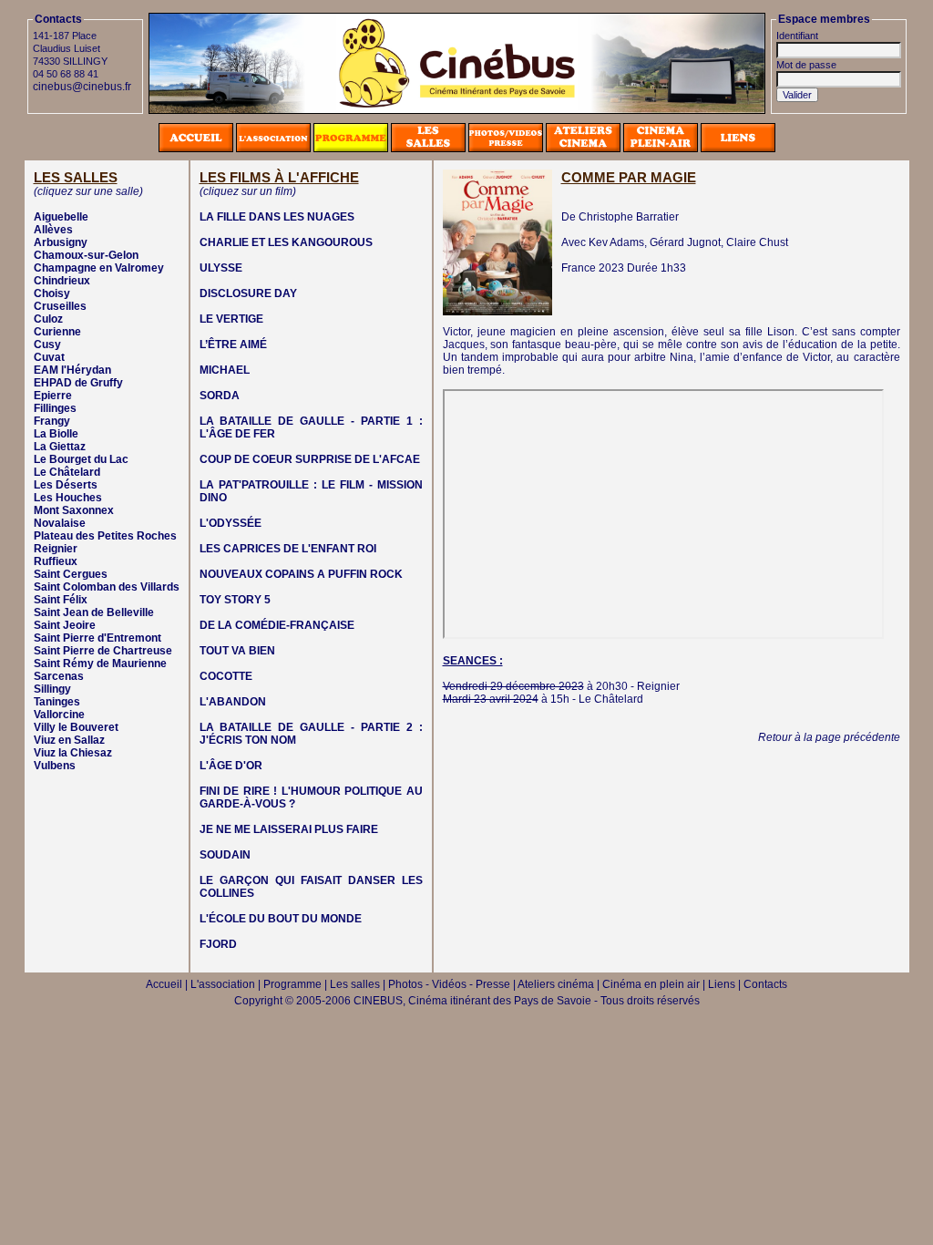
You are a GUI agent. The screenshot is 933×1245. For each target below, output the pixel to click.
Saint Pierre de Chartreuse (103, 650)
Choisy (52, 293)
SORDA (220, 395)
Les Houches (68, 497)
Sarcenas (59, 676)
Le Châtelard (67, 472)
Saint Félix (60, 599)
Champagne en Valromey (99, 268)
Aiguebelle (61, 217)
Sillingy (52, 689)
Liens (721, 984)
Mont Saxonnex (74, 510)
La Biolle (56, 433)
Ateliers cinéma (556, 984)
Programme (292, 984)
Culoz (48, 319)
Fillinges (55, 408)
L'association (222, 984)
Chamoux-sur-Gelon (86, 255)
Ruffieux (55, 561)
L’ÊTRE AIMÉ (233, 344)
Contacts (765, 984)
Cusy (47, 344)
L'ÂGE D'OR (231, 765)
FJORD (218, 944)
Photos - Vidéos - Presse (449, 984)
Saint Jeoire (65, 625)
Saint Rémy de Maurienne (100, 663)
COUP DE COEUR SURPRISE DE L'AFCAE (310, 459)
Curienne (57, 331)
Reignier (55, 548)
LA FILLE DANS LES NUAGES (277, 217)
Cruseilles (60, 306)
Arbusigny (60, 242)
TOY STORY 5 (235, 599)
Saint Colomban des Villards (106, 587)
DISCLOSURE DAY (248, 293)
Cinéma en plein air (651, 984)
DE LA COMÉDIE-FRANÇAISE (277, 625)
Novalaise (60, 523)
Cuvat (49, 357)
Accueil (164, 984)
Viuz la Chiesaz (73, 752)
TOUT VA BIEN (237, 650)
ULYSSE (221, 268)
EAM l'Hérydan (72, 370)
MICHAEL (225, 370)
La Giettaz (60, 446)
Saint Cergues (71, 574)
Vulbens (55, 765)
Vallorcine (59, 714)
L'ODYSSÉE (230, 523)
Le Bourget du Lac (81, 459)
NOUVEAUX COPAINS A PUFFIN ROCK (301, 574)
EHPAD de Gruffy (78, 382)
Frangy (52, 421)
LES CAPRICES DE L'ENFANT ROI (288, 548)
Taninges (57, 701)
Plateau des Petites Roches (105, 536)
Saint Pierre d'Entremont (97, 638)
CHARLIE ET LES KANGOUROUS (286, 242)
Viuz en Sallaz (69, 740)
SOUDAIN (225, 855)
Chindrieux (62, 280)
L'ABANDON (233, 701)
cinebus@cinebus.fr (82, 86)
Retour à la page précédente (829, 737)
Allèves (53, 229)
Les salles (355, 984)
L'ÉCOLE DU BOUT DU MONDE (281, 918)
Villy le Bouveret (76, 727)
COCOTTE (226, 676)
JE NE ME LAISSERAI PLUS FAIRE (289, 829)
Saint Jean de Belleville (94, 612)
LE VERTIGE (231, 319)
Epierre (53, 395)
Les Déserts (65, 484)
